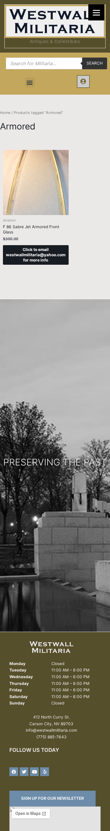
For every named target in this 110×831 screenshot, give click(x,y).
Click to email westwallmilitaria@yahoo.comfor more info (35, 254)
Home (5, 112)
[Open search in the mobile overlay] (56, 63)
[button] (30, 82)
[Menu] (96, 12)
